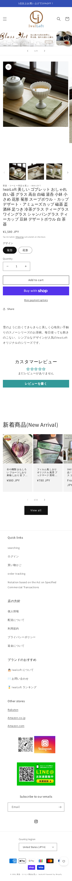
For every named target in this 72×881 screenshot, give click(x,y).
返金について (16, 645)
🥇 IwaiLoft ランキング (22, 687)
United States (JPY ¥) (34, 847)
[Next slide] (44, 51)
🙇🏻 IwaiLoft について (21, 670)
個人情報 (13, 611)
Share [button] (10, 309)
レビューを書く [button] (36, 384)
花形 (25, 250)
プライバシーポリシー (22, 637)
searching (14, 548)
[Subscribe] (60, 807)
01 (36, 38)
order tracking (16, 573)
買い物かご (15, 565)
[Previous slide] (27, 51)
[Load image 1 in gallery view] (17, 171)
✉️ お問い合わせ (18, 678)
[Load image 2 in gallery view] (36, 171)
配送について (16, 620)
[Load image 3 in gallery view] (54, 171)
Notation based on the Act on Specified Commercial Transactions (32, 585)
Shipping (20, 237)
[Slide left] (4, 172)
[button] (5, 19)
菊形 (10, 250)
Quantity (7, 258)
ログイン (13, 556)
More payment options (36, 300)
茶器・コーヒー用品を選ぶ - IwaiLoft (31, 874)
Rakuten (13, 710)
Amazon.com (16, 726)
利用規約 (13, 628)
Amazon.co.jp (16, 718)
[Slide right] (68, 172)
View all (36, 510)
